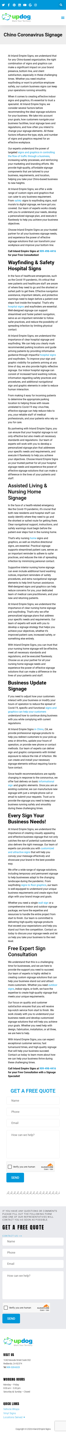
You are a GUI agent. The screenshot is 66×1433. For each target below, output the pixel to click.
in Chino (39, 729)
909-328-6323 (13, 1367)
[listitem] (33, 1361)
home (33, 538)
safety (18, 200)
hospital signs (16, 306)
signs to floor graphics (33, 885)
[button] (61, 4)
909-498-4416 (48, 251)
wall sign (43, 902)
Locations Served (12, 1417)
